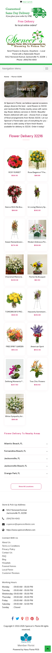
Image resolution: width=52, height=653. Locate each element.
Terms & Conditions (11, 546)
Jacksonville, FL (12, 458)
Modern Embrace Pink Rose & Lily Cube (37, 242)
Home (6, 77)
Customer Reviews (11, 573)
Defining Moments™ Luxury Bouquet (14, 381)
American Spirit (37, 346)
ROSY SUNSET (15, 172)
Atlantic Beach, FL (13, 443)
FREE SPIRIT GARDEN (14, 346)
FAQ (4, 556)
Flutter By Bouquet (37, 277)
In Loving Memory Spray (37, 207)
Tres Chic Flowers (37, 381)
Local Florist (7, 569)
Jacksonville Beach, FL (15, 465)
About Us (6, 542)
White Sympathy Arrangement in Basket (14, 416)
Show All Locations (26, 486)
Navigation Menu (11, 68)
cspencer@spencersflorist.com (20, 524)
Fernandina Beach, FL (15, 451)
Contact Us (7, 552)
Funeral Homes (9, 566)
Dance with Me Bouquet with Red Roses (14, 207)
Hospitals (6, 563)
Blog (4, 559)
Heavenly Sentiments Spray (37, 312)
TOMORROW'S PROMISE (14, 312)
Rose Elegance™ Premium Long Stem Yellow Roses (37, 172)
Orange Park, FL (12, 473)
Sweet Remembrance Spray (14, 242)
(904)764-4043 (30, 60)
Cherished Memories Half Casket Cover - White (14, 277)
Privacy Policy (8, 549)
